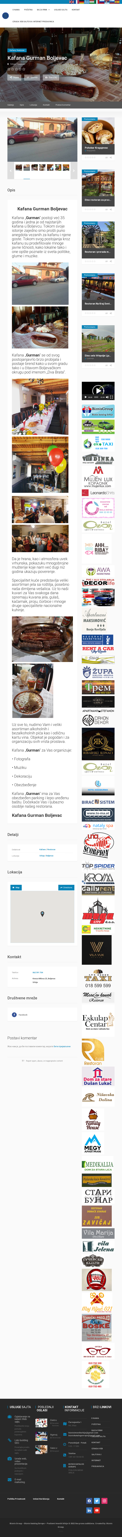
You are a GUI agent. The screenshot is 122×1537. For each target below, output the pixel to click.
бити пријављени (62, 1046)
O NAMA (16, 10)
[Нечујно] (107, 397)
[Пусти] (85, 397)
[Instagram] (104, 1501)
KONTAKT (76, 10)
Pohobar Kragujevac (96, 147)
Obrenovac (56, 1438)
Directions (67, 887)
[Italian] (97, 2)
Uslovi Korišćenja (41, 1499)
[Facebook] (89, 1501)
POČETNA (28, 10)
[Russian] (102, 2)
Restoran (51, 849)
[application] (98, 391)
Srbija (13, 64)
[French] (76, 2)
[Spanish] (117, 2)
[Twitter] (97, 1501)
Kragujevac (91, 151)
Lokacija (33, 105)
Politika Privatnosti (16, 1499)
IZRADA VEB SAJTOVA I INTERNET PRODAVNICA (33, 22)
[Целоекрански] (111, 397)
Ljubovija (90, 358)
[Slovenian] (112, 2)
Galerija (10, 105)
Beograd (55, 1451)
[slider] (96, 397)
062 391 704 (38, 972)
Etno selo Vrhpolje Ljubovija (100, 355)
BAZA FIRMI (42, 10)
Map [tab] (17, 887)
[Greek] (86, 2)
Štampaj (52, 77)
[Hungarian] (91, 2)
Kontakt (46, 105)
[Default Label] (89, 1510)
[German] (81, 2)
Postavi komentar (63, 105)
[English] (71, 2)
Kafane (42, 849)
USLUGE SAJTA (60, 10)
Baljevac (21, 64)
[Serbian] (107, 2)
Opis (22, 105)
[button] (98, 391)
